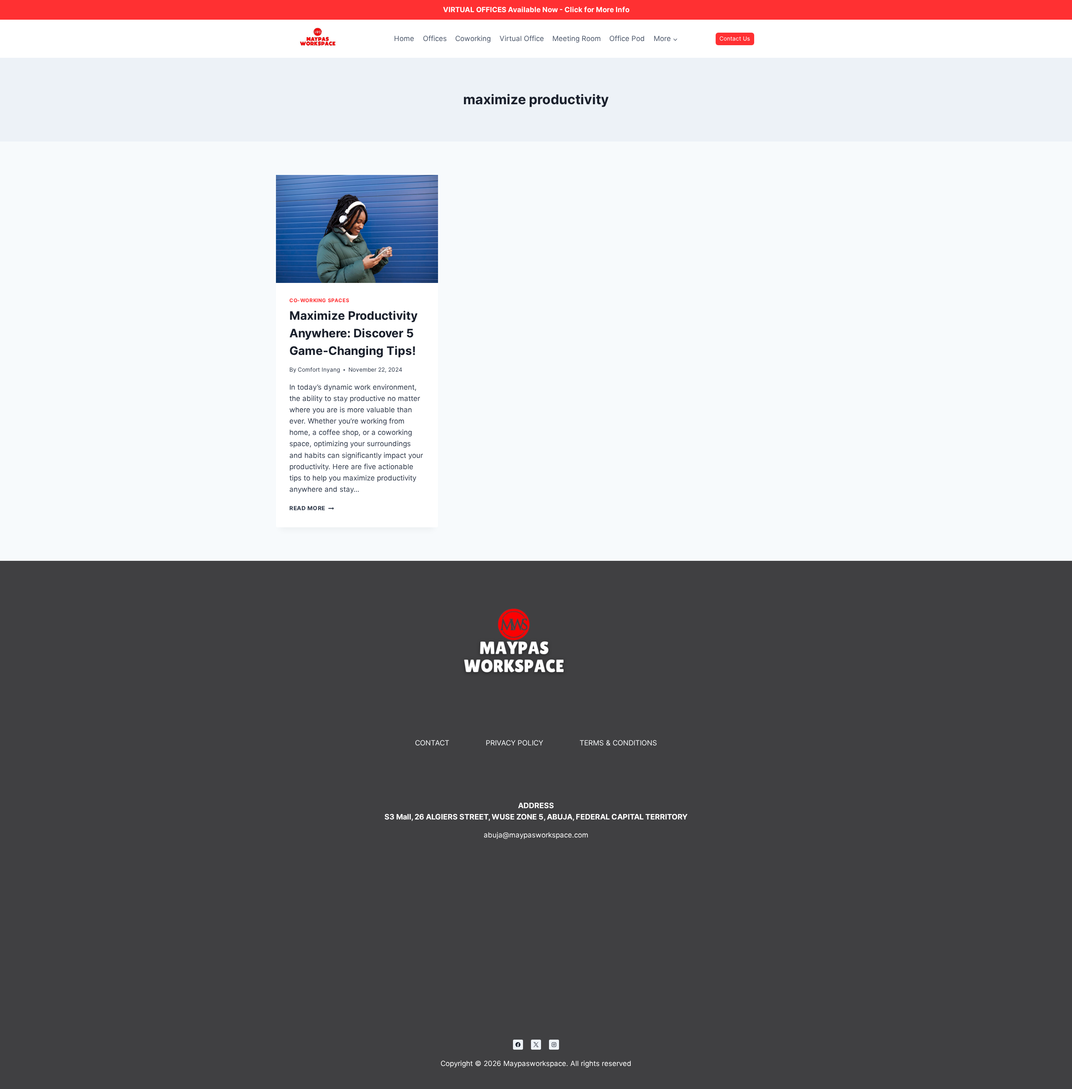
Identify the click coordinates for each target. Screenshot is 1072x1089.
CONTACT (432, 743)
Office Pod (627, 38)
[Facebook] (518, 1045)
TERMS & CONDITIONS (618, 743)
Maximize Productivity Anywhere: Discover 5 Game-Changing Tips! (353, 333)
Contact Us (734, 38)
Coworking (473, 38)
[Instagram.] (554, 1045)
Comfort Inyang (319, 369)
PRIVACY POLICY (514, 743)
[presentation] (357, 229)
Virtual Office (522, 38)
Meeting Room (576, 38)
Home (404, 38)
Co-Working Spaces (319, 300)
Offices (435, 38)
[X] (536, 1045)
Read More (311, 508)
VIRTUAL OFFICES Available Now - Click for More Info (536, 9)
